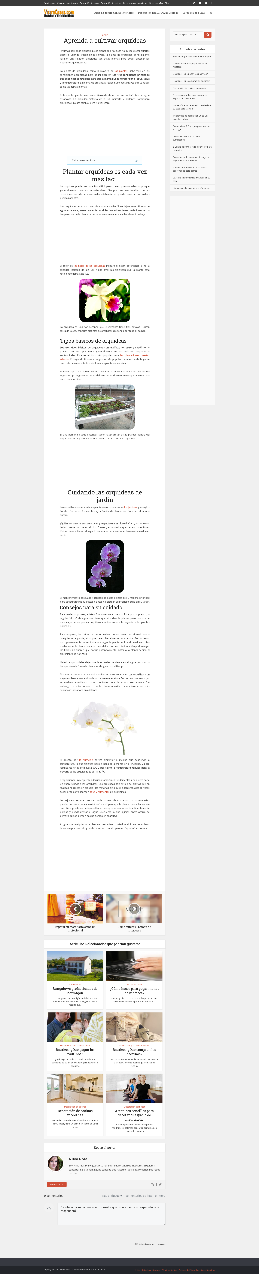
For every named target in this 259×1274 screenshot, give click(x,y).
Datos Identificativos (151, 1270)
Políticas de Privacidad (189, 1270)
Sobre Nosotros (208, 1270)
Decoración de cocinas (111, 3)
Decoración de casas (89, 3)
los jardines (130, 507)
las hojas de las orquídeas (89, 265)
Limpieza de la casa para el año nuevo (191, 188)
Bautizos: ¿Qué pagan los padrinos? (75, 1051)
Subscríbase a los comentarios (152, 1244)
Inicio (137, 1270)
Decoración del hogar (134, 1106)
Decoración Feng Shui (159, 3)
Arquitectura (49, 3)
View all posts (56, 1184)
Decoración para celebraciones (75, 1045)
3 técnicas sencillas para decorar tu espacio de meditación (134, 1115)
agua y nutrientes (100, 791)
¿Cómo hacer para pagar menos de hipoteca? (134, 990)
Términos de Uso (169, 1270)
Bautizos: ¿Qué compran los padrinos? (134, 1051)
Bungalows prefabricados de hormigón (75, 990)
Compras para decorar (67, 3)
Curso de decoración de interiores (114, 12)
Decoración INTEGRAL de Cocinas (158, 12)
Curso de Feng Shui (194, 12)
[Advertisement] (105, 130)
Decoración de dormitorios (135, 3)
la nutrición (86, 760)
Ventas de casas (134, 984)
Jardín (104, 35)
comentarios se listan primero (145, 1196)
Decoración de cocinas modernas (75, 1113)
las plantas (121, 71)
